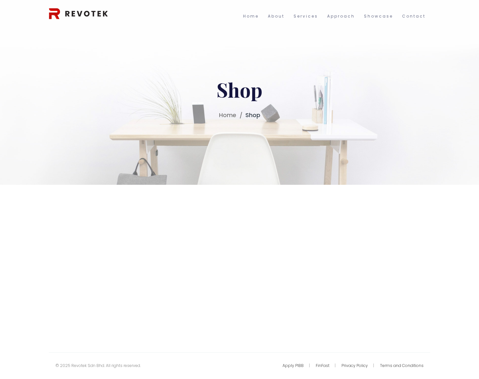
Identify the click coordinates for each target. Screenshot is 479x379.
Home (227, 115)
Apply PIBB (293, 365)
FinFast (322, 365)
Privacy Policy (354, 365)
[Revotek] (78, 13)
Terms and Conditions (402, 365)
